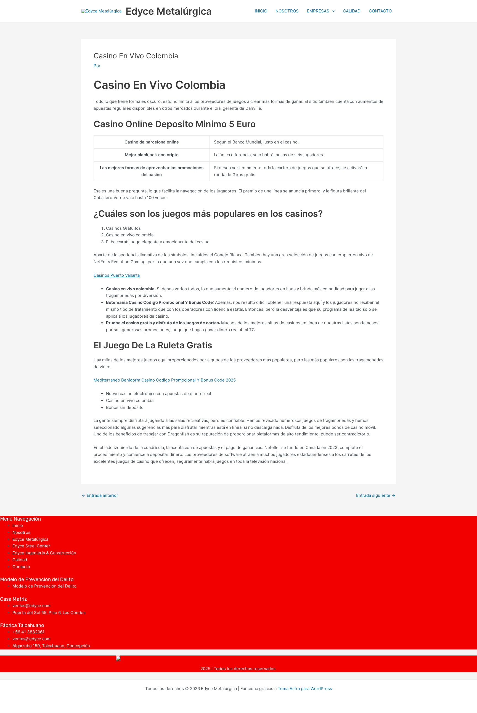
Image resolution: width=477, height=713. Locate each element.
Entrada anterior (100, 495)
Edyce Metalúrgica (169, 11)
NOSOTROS (287, 11)
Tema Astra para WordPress (305, 688)
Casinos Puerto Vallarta (117, 275)
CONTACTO (380, 11)
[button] (332, 11)
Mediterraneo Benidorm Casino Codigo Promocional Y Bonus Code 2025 (165, 380)
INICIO (261, 11)
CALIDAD (352, 11)
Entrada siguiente (375, 495)
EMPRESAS (318, 11)
